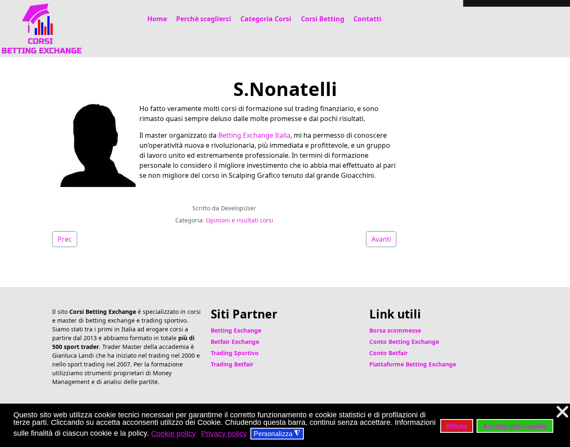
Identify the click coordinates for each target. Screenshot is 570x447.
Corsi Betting (322, 18)
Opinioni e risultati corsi (239, 220)
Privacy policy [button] (224, 433)
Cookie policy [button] (173, 433)
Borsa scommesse (395, 330)
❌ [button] (562, 412)
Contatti (367, 18)
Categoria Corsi (265, 18)
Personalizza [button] (277, 433)
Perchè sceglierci (203, 18)
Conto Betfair (388, 353)
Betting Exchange (236, 330)
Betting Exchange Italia (254, 135)
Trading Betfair (232, 364)
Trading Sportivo (235, 353)
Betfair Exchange (235, 342)
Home (157, 18)
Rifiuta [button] (456, 426)
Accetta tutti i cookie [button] (515, 426)
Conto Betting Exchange (404, 342)
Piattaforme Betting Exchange (412, 364)
